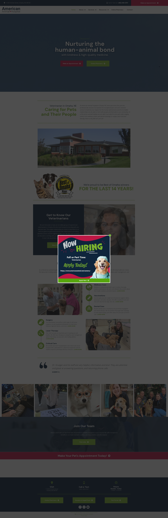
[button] (110, 235)
